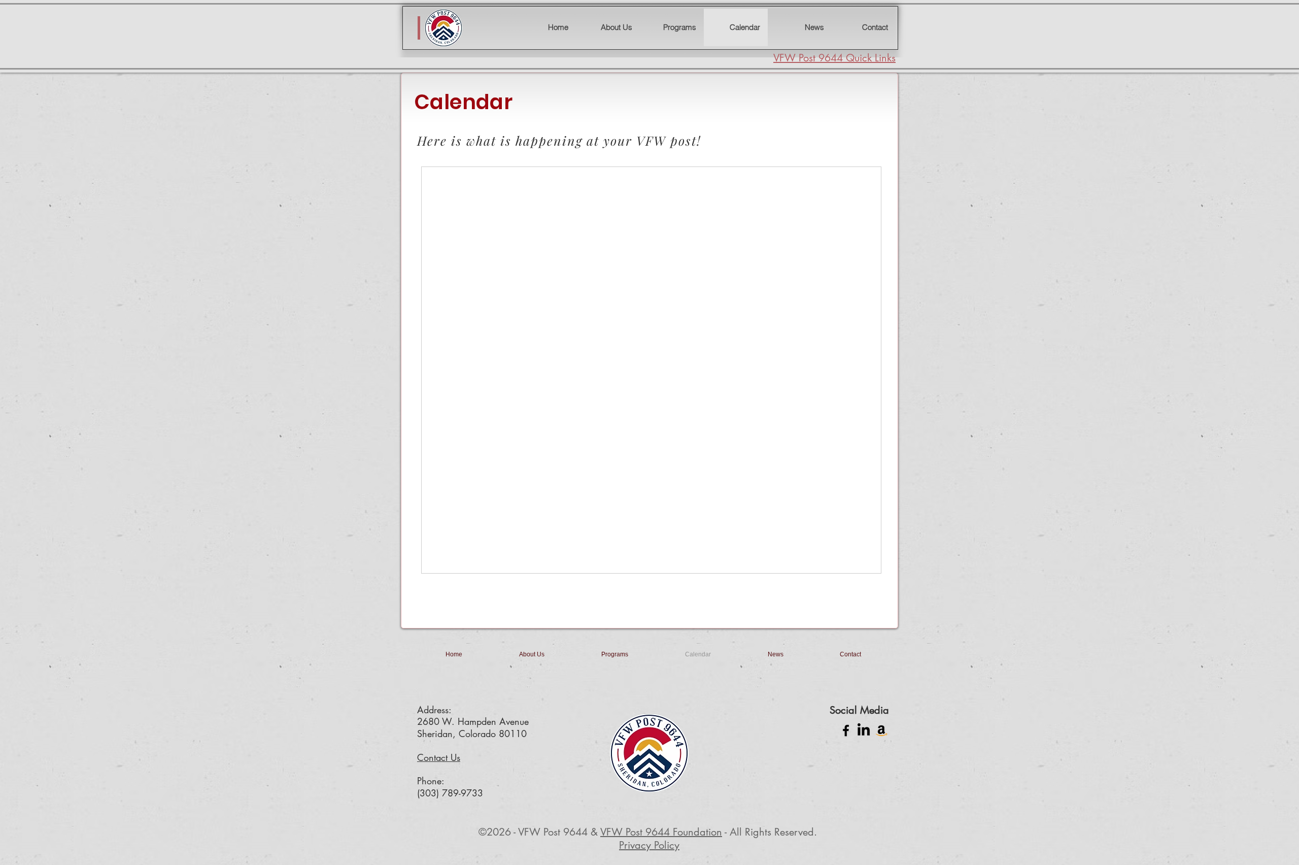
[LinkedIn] (863, 730)
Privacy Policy (649, 845)
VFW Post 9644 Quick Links (834, 57)
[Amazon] (881, 730)
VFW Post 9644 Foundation (661, 832)
